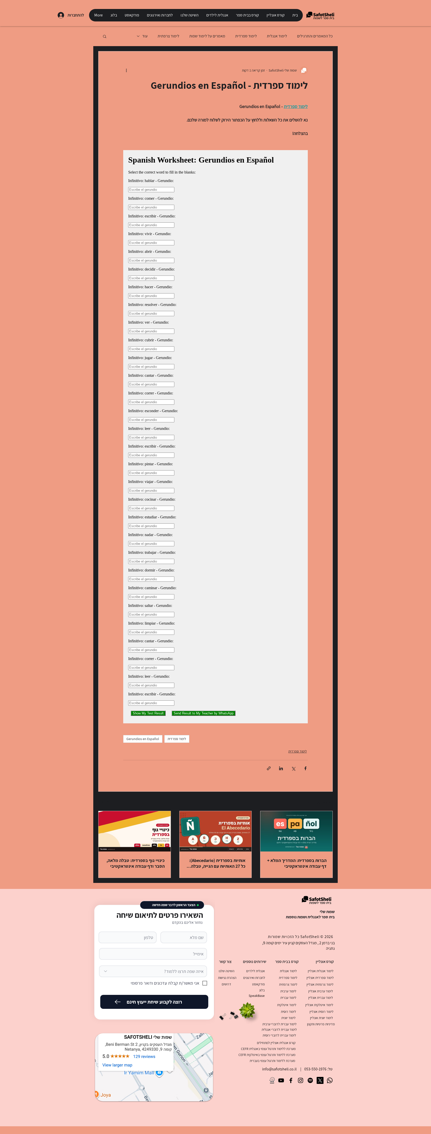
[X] (320, 1080)
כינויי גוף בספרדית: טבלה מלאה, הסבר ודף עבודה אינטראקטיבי (136, 863)
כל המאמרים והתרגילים (315, 36)
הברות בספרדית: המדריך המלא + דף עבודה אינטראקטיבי (296, 863)
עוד (145, 36)
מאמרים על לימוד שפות (207, 36)
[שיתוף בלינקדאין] (281, 768)
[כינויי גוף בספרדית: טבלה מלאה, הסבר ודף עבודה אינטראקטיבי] (135, 831)
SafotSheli (309, 936)
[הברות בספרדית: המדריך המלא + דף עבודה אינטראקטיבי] (296, 831)
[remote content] (215, 436)
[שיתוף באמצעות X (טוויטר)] (293, 768)
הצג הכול (104, 801)
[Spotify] (310, 1080)
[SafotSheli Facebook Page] (290, 1080)
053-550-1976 (315, 1069)
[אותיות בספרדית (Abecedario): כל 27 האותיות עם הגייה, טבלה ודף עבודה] (216, 831)
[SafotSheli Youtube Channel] (281, 1080)
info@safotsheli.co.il (279, 1069)
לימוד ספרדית (246, 36)
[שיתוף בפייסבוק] (305, 768)
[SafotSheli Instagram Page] (300, 1080)
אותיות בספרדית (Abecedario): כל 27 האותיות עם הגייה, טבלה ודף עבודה (217, 863)
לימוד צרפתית (168, 36)
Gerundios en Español (142, 739)
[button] (275, 15)
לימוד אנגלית (277, 36)
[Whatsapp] (329, 1080)
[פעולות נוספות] (126, 70)
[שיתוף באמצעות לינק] (268, 768)
